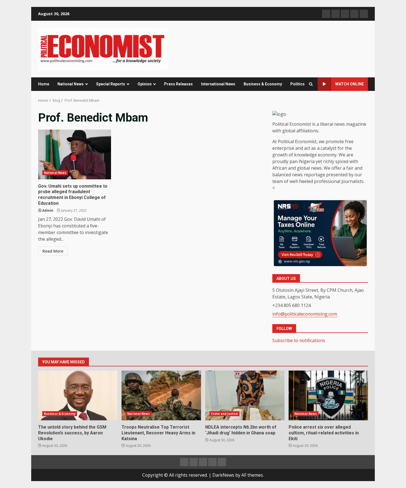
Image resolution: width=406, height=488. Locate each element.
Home (43, 84)
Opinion (145, 84)
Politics (297, 84)
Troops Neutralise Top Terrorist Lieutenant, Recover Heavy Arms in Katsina (161, 395)
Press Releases (178, 84)
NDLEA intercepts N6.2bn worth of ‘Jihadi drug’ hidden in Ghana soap (244, 395)
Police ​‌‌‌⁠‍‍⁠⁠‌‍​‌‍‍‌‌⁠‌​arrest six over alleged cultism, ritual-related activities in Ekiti (328, 395)
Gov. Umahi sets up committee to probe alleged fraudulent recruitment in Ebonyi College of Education (74, 154)
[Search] (311, 84)
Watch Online (349, 84)
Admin (47, 210)
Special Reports (110, 84)
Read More (53, 251)
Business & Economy (263, 84)
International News (218, 84)
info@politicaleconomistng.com (304, 314)
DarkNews (223, 475)
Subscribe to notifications (298, 340)
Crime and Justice (224, 414)
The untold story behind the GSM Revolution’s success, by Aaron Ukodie (77, 395)
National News (70, 84)
